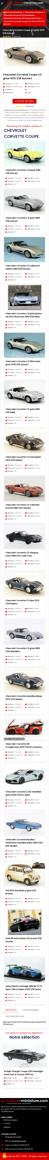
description (11, 1010)
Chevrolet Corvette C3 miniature (19, 15)
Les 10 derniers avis (15, 1016)
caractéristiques (31, 1010)
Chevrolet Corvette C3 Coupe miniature (22, 18)
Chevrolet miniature (34, 12)
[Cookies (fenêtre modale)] (4, 1155)
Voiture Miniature (14, 12)
